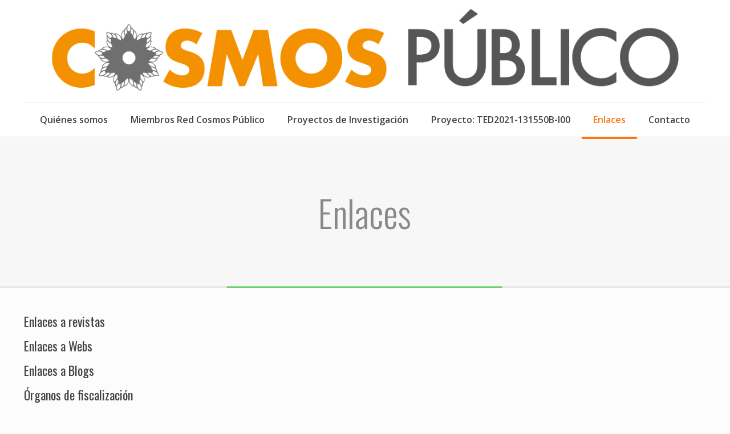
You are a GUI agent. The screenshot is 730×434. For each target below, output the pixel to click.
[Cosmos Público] (365, 51)
